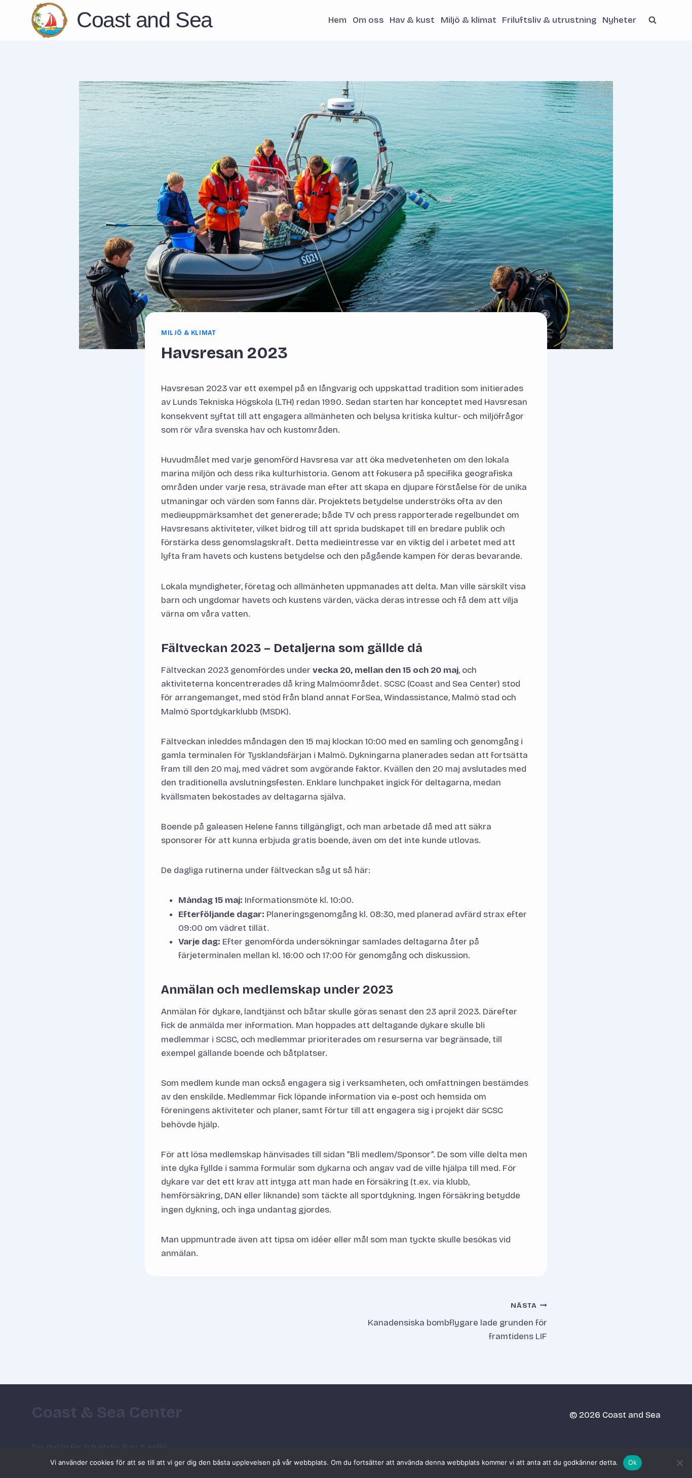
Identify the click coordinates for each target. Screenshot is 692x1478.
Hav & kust (412, 20)
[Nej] (679, 1463)
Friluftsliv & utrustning (549, 20)
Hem (337, 20)
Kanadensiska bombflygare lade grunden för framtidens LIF (457, 1321)
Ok (632, 1462)
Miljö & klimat (468, 20)
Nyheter (619, 20)
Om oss (368, 20)
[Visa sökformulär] (652, 20)
